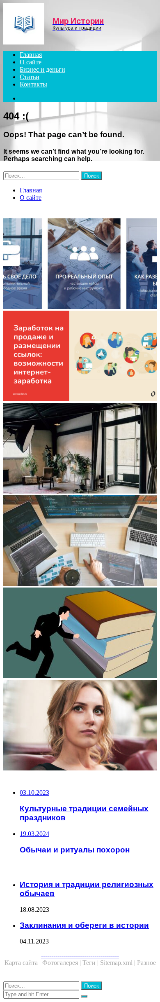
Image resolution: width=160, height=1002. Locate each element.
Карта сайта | (23, 962)
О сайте (30, 62)
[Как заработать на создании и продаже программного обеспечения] (80, 541)
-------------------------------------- (80, 955)
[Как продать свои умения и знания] (80, 634)
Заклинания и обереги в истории (84, 925)
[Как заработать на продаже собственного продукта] (80, 357)
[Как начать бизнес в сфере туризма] (80, 264)
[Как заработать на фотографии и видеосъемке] (80, 449)
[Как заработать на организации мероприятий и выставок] (80, 726)
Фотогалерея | (62, 962)
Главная (31, 54)
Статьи (29, 76)
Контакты (33, 84)
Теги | (91, 962)
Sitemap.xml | (118, 962)
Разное (146, 962)
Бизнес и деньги (42, 69)
